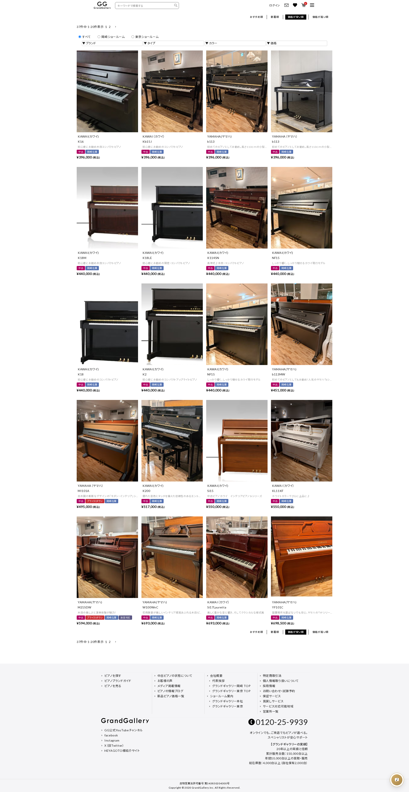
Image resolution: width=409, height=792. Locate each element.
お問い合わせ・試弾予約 (279, 691)
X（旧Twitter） (114, 745)
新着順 (275, 17)
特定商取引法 (272, 675)
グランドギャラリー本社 (227, 701)
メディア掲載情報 (169, 686)
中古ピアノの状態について (175, 675)
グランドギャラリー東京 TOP (231, 691)
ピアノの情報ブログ (170, 691)
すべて (86, 37)
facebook (111, 735)
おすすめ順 (256, 17)
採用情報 (269, 686)
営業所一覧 (271, 711)
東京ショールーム (147, 37)
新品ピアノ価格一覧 (170, 696)
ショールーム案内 (221, 696)
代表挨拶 (218, 681)
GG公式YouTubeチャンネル (123, 730)
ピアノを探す (112, 675)
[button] (115, 27)
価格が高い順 (320, 17)
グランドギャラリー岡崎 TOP (231, 686)
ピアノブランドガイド (117, 681)
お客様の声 (165, 681)
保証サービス (272, 696)
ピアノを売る (112, 686)
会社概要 (216, 675)
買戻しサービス (273, 701)
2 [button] (110, 27)
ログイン (274, 5)
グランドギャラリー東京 (227, 706)
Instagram (111, 740)
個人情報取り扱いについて (281, 681)
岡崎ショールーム (113, 37)
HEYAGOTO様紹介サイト (122, 750)
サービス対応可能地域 (278, 706)
